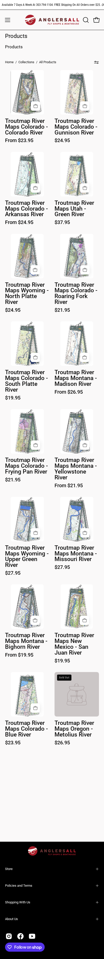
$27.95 (12, 572)
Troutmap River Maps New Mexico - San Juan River (74, 644)
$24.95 (62, 140)
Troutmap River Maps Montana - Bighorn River (26, 641)
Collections (26, 62)
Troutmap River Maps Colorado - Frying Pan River (26, 466)
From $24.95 (19, 222)
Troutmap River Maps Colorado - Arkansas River (26, 209)
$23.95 (12, 742)
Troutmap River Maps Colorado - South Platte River (26, 381)
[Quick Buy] (35, 106)
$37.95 (62, 222)
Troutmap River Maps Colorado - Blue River (26, 729)
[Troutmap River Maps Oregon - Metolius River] (77, 694)
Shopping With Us (17, 902)
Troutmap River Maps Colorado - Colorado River (26, 127)
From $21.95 (69, 485)
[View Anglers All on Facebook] (20, 936)
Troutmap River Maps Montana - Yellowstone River (76, 469)
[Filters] (96, 62)
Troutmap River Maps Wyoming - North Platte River (27, 293)
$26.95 (62, 742)
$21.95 (62, 310)
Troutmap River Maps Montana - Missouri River (76, 554)
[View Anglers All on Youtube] (32, 936)
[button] (85, 20)
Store (9, 869)
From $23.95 (19, 140)
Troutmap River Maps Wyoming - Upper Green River (27, 556)
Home (9, 62)
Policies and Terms (18, 885)
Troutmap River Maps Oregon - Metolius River (74, 729)
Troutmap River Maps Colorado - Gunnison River (76, 127)
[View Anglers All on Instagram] (9, 936)
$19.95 (12, 397)
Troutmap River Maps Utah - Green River (74, 209)
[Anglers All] (52, 20)
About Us (11, 919)
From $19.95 (19, 654)
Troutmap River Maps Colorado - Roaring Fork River (76, 293)
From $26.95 (69, 391)
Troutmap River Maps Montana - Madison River (76, 378)
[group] (52, 5)
